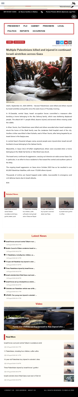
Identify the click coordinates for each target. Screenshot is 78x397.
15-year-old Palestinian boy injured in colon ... (20, 262)
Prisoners (48, 26)
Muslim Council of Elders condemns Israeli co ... (21, 248)
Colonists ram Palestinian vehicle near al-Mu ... (21, 288)
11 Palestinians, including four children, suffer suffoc (21, 351)
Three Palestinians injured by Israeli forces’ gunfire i (21, 368)
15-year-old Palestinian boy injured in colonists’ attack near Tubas (47, 212)
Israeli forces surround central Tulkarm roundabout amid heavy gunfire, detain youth (11, 213)
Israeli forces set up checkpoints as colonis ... (20, 282)
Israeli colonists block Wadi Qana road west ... (21, 275)
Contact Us (9, 390)
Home (10, 42)
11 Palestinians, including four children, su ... (20, 255)
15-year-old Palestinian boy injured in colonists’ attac (22, 359)
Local (61, 26)
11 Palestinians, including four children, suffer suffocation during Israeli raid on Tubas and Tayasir (30, 213)
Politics (12, 31)
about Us (32, 390)
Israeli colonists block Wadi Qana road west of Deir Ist (22, 376)
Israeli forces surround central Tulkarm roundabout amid (23, 343)
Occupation (39, 31)
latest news (39, 236)
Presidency (14, 26)
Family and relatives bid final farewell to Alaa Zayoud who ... (39, 327)
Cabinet (35, 26)
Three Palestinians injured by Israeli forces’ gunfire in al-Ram (66, 212)
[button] (9, 315)
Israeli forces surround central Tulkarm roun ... (21, 242)
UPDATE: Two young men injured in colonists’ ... (21, 295)
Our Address (21, 390)
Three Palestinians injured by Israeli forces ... (20, 268)
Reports (24, 31)
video (39, 304)
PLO (25, 26)
